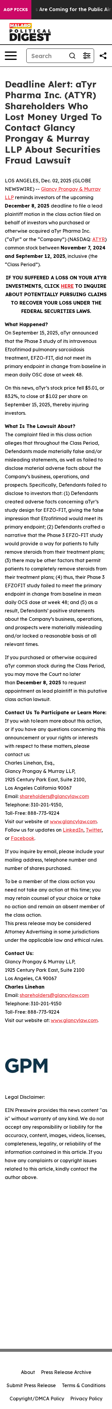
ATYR (98, 239)
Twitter (94, 830)
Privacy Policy (86, 1399)
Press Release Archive (66, 1372)
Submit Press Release (31, 1385)
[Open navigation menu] (11, 56)
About (28, 1372)
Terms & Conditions (83, 1385)
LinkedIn (73, 830)
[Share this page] (103, 56)
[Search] (72, 56)
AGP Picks (16, 9)
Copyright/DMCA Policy (37, 1399)
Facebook (22, 838)
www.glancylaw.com (73, 821)
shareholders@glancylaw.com (54, 796)
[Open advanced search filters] (86, 56)
